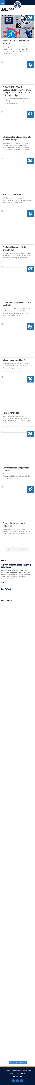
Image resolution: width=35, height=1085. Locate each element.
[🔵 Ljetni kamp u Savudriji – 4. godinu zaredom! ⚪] (17, 848)
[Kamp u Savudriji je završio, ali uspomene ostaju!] (17, 626)
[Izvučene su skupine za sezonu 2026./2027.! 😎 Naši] (28, 808)
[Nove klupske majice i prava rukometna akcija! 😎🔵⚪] (28, 639)
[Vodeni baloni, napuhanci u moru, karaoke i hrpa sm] (6, 804)
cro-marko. (22, 1073)
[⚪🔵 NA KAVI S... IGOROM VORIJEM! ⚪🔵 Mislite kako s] (17, 989)
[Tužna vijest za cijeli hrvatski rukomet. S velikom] (6, 689)
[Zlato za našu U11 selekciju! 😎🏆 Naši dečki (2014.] (6, 991)
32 (26, 549)
